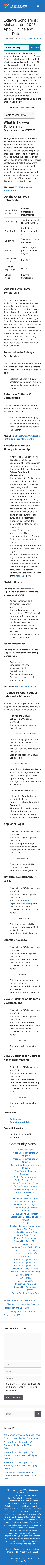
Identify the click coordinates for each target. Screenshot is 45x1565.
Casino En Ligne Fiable (26, 1180)
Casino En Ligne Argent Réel (25, 1293)
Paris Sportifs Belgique (25, 1171)
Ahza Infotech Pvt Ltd (29, 1552)
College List (16, 1119)
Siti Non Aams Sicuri (25, 1235)
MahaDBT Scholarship (26, 686)
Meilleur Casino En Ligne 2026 (25, 1271)
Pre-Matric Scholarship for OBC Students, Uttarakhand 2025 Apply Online (20, 1455)
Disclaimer (33, 1490)
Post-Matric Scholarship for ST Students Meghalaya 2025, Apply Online (20, 1475)
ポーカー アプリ (25, 1290)
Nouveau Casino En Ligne (25, 1198)
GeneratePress (22, 1561)
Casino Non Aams (25, 1149)
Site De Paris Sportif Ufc (25, 1189)
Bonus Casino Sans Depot (25, 1214)
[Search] (38, 1414)
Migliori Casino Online (25, 1284)
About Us (11, 1490)
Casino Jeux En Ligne (25, 1201)
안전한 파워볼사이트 (25, 1192)
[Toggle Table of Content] (29, 115)
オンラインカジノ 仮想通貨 (25, 1253)
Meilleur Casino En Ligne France (25, 1226)
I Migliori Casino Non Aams (26, 1232)
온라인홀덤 (26, 1223)
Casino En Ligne (25, 1281)
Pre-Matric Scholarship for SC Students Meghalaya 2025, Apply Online (20, 1445)
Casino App (25, 1174)
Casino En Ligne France (25, 1259)
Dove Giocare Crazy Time (25, 1183)
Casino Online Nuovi (25, 1275)
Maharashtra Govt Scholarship (21, 1300)
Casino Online (25, 1244)
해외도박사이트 (25, 1256)
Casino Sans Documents (25, 1186)
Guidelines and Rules (20, 1122)
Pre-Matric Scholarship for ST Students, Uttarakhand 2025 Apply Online (20, 1465)
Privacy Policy (22, 1493)
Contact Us (22, 1490)
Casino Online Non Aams (26, 1177)
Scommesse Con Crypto (25, 1204)
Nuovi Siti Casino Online (25, 1250)
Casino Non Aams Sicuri (25, 1241)
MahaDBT (21, 576)
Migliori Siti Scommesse (25, 1238)
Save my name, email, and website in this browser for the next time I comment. (23, 1387)
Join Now (34, 47)
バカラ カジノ (25, 1195)
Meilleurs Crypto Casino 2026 (25, 1247)
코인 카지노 (25, 1278)
